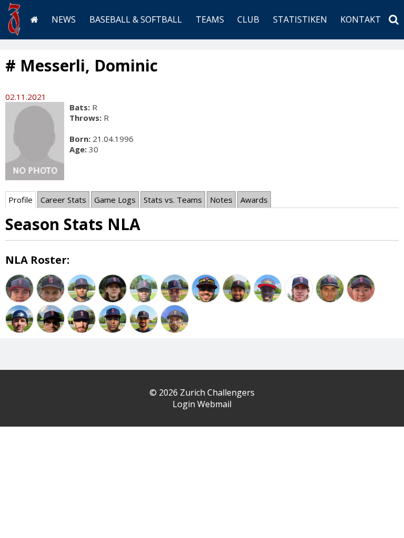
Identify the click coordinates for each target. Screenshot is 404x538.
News (64, 19)
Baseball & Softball (135, 19)
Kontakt (360, 19)
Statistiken (300, 19)
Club (248, 19)
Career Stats (63, 199)
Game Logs (115, 199)
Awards (254, 199)
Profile (20, 199)
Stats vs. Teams (173, 199)
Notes (221, 199)
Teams (210, 19)
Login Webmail (202, 404)
